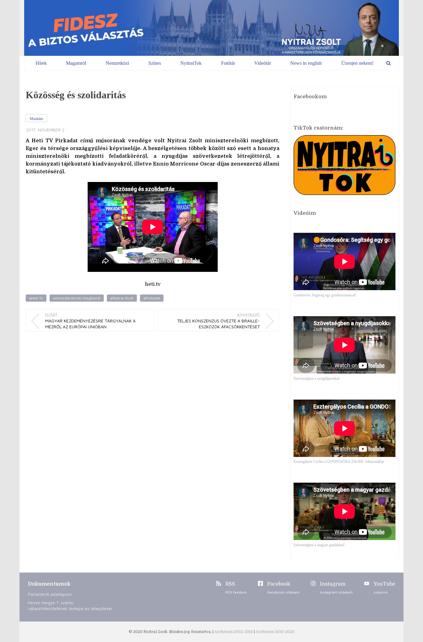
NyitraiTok (191, 63)
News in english (306, 63)
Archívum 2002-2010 (234, 632)
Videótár (262, 63)
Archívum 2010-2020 (275, 632)
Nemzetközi (117, 63)
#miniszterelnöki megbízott (76, 298)
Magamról (76, 63)
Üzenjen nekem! (357, 63)
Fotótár (228, 63)
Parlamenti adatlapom (50, 594)
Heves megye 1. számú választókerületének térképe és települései (70, 605)
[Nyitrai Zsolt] (211, 28)
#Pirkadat (151, 298)
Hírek (41, 63)
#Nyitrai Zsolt (121, 298)
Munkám (36, 119)
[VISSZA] (388, 63)
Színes (154, 63)
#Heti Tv (36, 298)
